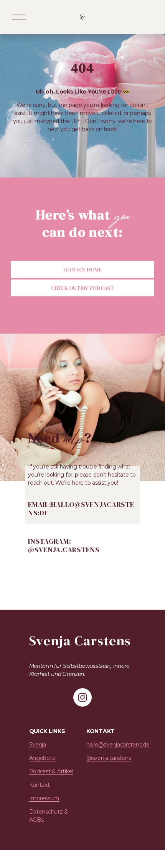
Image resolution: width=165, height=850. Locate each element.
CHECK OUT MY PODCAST (82, 288)
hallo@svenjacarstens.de (118, 744)
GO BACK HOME (82, 269)
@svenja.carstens (108, 758)
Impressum (44, 798)
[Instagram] (82, 697)
